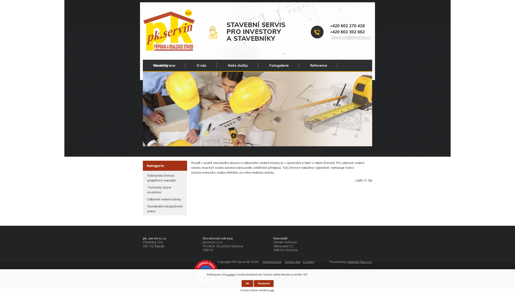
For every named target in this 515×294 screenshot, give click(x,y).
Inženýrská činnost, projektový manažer (161, 177)
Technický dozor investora (159, 189)
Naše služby (238, 65)
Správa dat (292, 262)
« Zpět (358, 180)
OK (247, 283)
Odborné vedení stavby (164, 199)
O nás (201, 65)
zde (272, 290)
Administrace (272, 262)
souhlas (230, 274)
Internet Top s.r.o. (360, 262)
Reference (318, 65)
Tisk (370, 180)
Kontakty (160, 65)
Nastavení (264, 283)
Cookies (308, 262)
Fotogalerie (279, 65)
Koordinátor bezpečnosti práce (165, 208)
